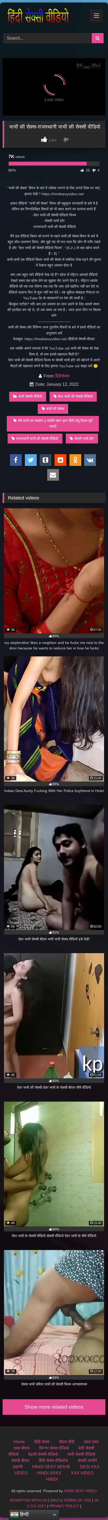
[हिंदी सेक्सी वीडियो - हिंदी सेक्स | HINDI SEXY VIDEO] (44, 17)
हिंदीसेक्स (62, 376)
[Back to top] (92, 1504)
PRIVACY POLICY (64, 1506)
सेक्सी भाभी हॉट (84, 438)
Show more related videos (54, 1407)
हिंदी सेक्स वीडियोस (53, 1460)
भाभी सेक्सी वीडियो (30, 396)
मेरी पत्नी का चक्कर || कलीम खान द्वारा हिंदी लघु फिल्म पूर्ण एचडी (55, 423)
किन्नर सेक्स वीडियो (54, 1448)
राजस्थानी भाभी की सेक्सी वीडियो (37, 438)
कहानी (18, 1467)
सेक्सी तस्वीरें (87, 1460)
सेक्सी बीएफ (20, 1460)
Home (19, 1442)
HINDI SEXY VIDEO (80, 1491)
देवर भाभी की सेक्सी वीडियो (75, 396)
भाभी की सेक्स (55, 409)
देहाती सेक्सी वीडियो (43, 1454)
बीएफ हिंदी (66, 1442)
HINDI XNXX (49, 1473)
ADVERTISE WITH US (28, 1500)
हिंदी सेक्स (42, 1442)
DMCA (55, 1500)
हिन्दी (24, 1514)
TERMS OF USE (77, 1500)
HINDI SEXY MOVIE (51, 1467)
